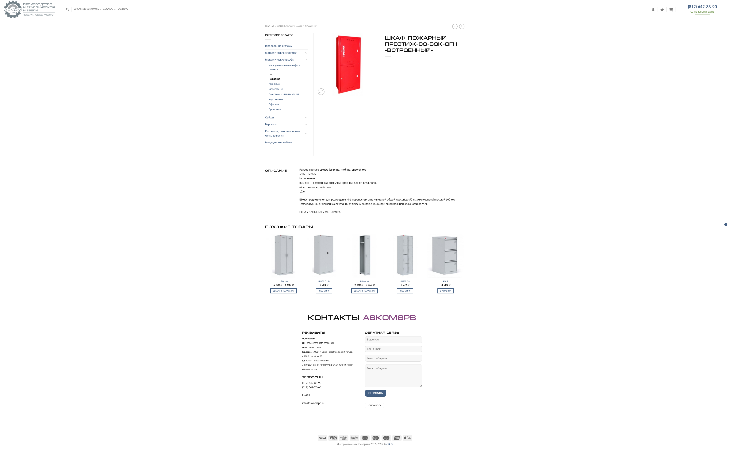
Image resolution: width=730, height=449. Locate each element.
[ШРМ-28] (405, 256)
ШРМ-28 (405, 281)
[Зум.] (321, 91)
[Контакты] (725, 224)
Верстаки (270, 124)
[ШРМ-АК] (283, 256)
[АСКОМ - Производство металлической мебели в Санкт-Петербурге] (31, 9)
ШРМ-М (364, 281)
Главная (269, 26)
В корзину (324, 291)
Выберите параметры (283, 291)
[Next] (464, 266)
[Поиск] (67, 9)
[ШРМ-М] (364, 256)
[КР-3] (445, 256)
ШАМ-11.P (324, 281)
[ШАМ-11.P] (324, 256)
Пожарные (311, 26)
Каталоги (108, 9)
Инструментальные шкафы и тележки (284, 67)
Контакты (123, 9)
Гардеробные (276, 89)
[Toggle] (306, 53)
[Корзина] (671, 9)
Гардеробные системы (278, 45)
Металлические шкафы (289, 26)
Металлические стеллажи (281, 52)
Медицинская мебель (278, 142)
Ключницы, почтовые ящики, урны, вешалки (282, 133)
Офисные (274, 104)
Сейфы (269, 117)
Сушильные (275, 109)
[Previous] (265, 266)
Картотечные (276, 99)
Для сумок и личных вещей (284, 94)
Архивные (274, 83)
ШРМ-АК (283, 281)
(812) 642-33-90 (702, 6)
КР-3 (445, 281)
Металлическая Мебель (86, 9)
